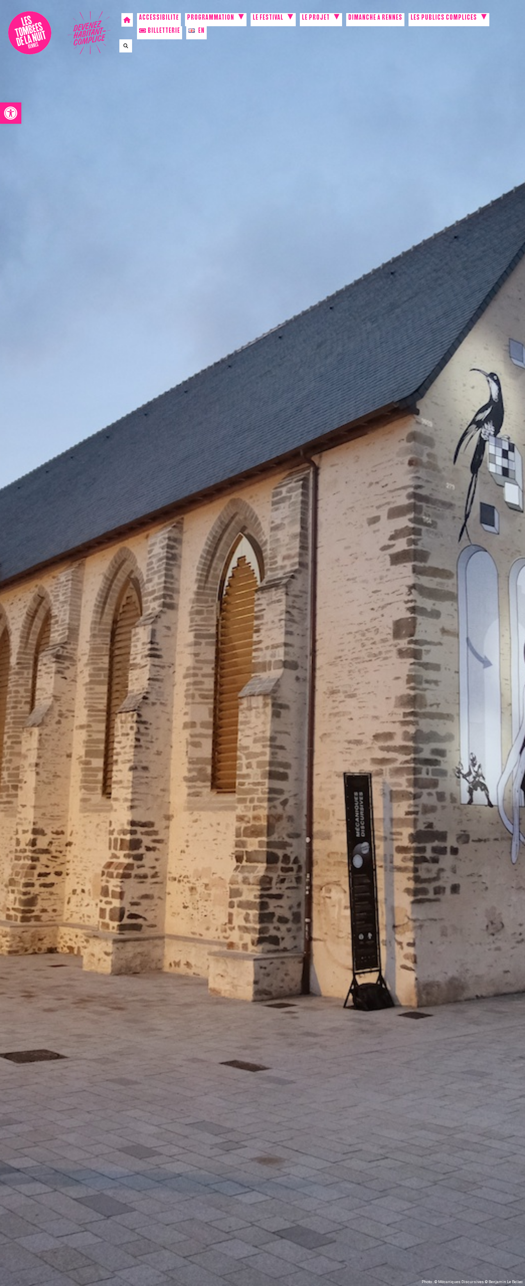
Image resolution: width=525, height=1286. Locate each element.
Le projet (316, 18)
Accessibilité (159, 18)
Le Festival (268, 18)
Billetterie (163, 31)
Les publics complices (444, 18)
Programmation (210, 18)
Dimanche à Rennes (375, 18)
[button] (10, 113)
